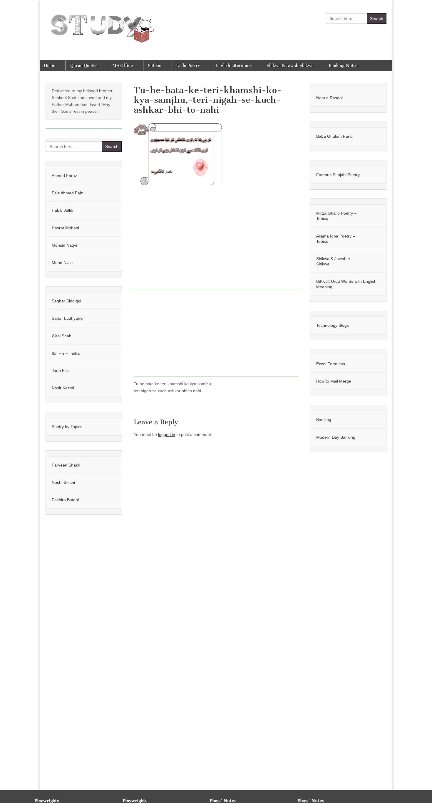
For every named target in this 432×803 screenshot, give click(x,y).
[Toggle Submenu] (111, 175)
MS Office (123, 65)
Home (49, 65)
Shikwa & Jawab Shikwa (290, 65)
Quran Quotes (84, 65)
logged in (166, 434)
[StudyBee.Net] (101, 25)
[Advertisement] (216, 240)
